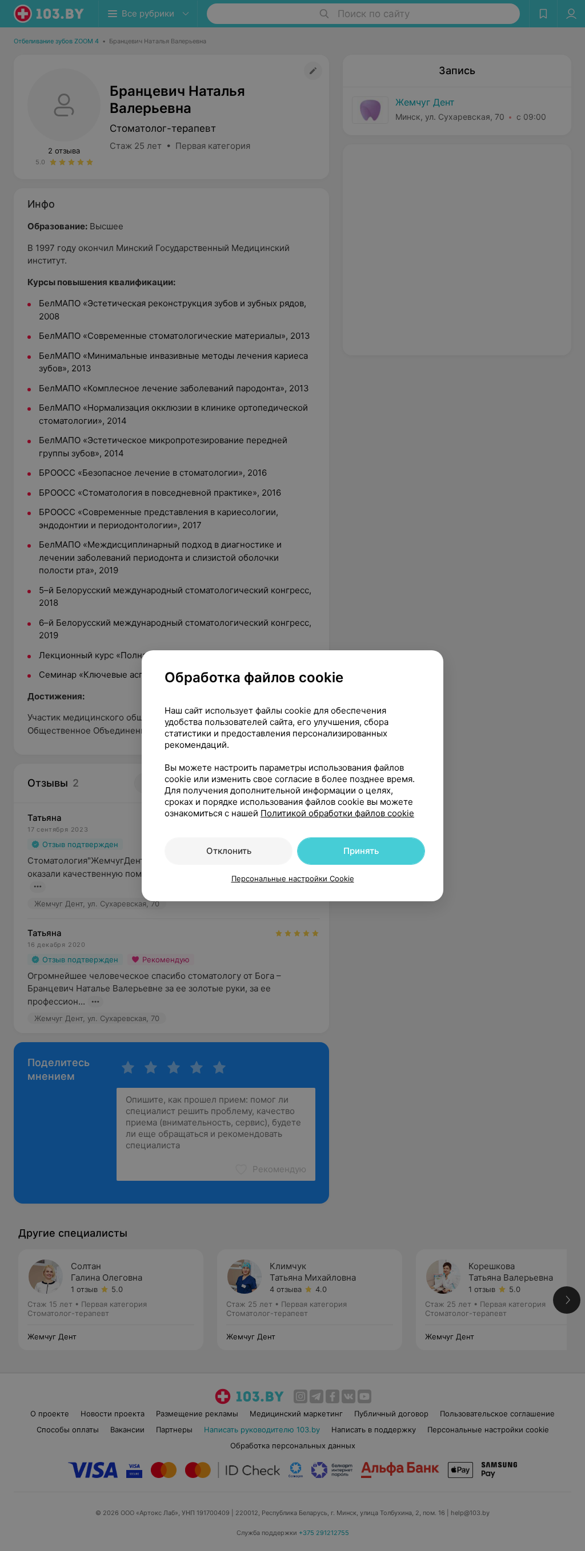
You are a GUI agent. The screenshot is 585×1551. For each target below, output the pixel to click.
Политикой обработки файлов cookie (337, 813)
